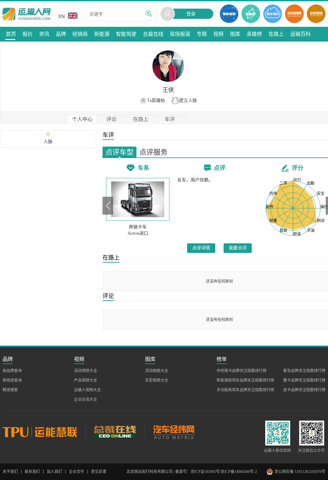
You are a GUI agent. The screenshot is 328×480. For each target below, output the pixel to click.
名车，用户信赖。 (195, 180)
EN (62, 16)
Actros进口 (137, 233)
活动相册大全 (156, 371)
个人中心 (82, 119)
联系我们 (32, 472)
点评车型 (119, 152)
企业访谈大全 (85, 399)
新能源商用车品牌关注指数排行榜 (245, 380)
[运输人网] (27, 14)
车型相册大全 (156, 380)
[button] (107, 206)
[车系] (137, 199)
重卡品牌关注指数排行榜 (304, 380)
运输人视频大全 (87, 390)
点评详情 (201, 248)
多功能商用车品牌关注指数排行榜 (245, 390)
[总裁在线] (115, 431)
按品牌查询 (12, 371)
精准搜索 (10, 390)
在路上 (140, 119)
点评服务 (153, 152)
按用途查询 (12, 380)
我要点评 (238, 248)
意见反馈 (98, 472)
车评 (170, 119)
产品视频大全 (85, 380)
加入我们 (54, 472)
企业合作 (76, 472)
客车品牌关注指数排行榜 (304, 371)
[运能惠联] (44, 431)
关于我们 (10, 472)
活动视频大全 (85, 371)
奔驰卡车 (138, 227)
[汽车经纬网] (173, 431)
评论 (111, 119)
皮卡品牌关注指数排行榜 (304, 390)
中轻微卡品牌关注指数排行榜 (241, 371)
